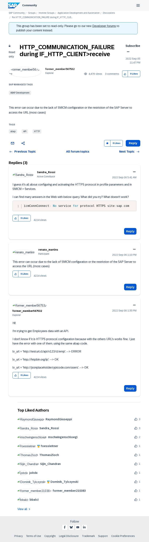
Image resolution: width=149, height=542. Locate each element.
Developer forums (104, 26)
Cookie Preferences (123, 536)
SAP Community (17, 13)
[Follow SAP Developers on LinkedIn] (84, 527)
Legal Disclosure (69, 536)
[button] (125, 74)
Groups (31, 13)
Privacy (18, 536)
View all (22, 509)
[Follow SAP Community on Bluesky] (71, 527)
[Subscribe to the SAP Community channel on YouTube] (77, 527)
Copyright (50, 536)
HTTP (37, 131)
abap (12, 131)
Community (29, 5)
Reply (130, 231)
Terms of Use (33, 536)
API (24, 131)
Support (103, 536)
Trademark (88, 536)
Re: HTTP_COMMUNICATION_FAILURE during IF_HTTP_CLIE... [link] (42, 17)
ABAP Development (19, 92)
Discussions (109, 13)
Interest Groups (46, 13)
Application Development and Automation (79, 13)
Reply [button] (133, 143)
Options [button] (127, 52)
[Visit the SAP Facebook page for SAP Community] (64, 527)
